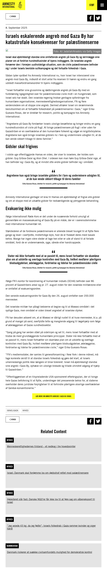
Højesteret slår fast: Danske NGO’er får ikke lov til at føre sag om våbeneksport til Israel (51, 501)
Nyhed (25, 411)
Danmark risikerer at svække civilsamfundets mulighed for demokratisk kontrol (49, 552)
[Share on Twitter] (98, 18)
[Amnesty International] (12, 5)
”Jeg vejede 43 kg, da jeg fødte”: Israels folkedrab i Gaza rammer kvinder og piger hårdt (51, 527)
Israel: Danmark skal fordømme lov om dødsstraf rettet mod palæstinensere (47, 472)
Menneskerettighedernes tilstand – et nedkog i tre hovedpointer (41, 446)
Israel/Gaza (12, 411)
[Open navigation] (102, 5)
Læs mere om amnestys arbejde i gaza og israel (53, 396)
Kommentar (12, 545)
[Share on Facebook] (90, 18)
